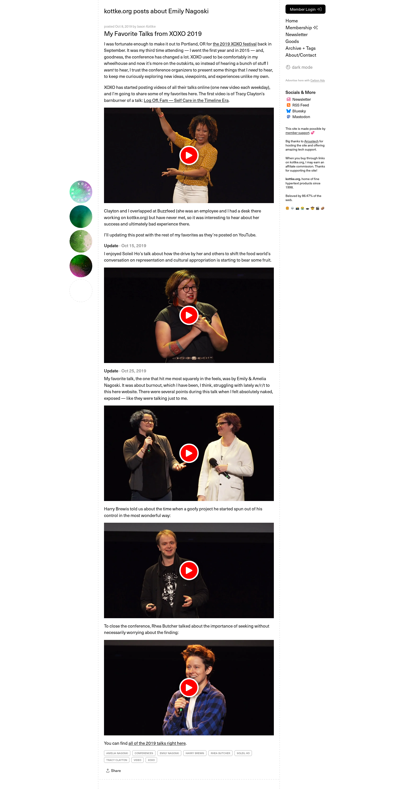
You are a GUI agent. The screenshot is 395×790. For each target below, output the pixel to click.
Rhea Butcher (220, 753)
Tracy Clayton (116, 760)
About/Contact (301, 55)
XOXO (151, 760)
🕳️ (307, 208)
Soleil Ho (243, 753)
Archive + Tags (301, 48)
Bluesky (299, 111)
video (137, 760)
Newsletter (297, 34)
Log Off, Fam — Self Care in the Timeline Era (186, 100)
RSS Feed (300, 105)
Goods (292, 41)
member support (297, 132)
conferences (144, 753)
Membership (299, 27)
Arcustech (311, 141)
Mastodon (301, 116)
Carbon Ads (317, 80)
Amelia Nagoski (117, 753)
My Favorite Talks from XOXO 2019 (153, 33)
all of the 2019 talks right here (157, 743)
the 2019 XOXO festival (235, 44)
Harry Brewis (195, 753)
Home (292, 20)
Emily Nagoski (169, 753)
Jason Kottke (146, 26)
